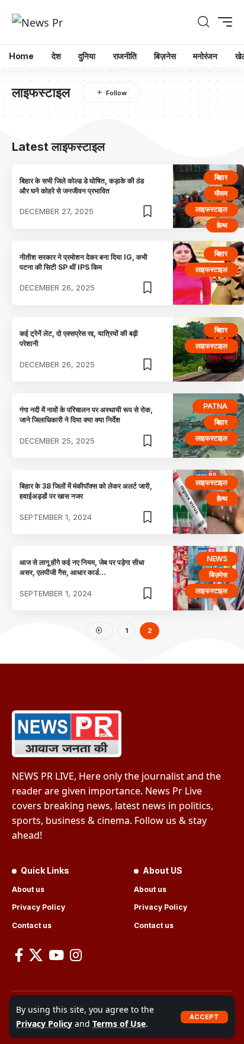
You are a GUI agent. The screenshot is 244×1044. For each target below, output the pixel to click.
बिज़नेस (218, 574)
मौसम (220, 193)
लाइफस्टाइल (211, 209)
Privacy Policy (44, 1023)
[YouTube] (56, 955)
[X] (36, 955)
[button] (204, 1017)
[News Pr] (37, 21)
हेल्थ (222, 225)
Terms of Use (119, 1023)
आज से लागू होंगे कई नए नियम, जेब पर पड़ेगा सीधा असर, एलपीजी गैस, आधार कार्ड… (82, 567)
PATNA (215, 406)
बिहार (220, 177)
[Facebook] (19, 955)
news (217, 558)
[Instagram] (76, 955)
